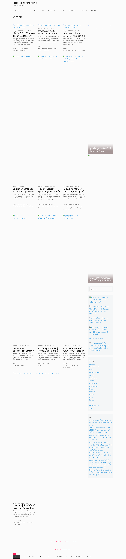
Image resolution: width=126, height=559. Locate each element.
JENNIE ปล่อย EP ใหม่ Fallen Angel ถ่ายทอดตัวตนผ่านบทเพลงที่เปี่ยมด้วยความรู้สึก (100, 422)
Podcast (72, 10)
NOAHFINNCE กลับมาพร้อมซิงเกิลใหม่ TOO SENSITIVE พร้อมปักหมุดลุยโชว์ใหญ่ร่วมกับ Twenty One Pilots (100, 462)
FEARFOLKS (16, 523)
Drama (73, 365)
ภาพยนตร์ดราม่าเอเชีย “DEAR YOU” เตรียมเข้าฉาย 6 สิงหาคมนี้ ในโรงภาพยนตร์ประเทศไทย (73, 352)
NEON (24, 523)
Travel (91, 403)
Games (91, 375)
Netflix (40, 365)
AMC (64, 50)
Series (47, 50)
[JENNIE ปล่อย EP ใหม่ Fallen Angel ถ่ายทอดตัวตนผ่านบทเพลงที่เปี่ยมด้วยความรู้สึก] (99, 302)
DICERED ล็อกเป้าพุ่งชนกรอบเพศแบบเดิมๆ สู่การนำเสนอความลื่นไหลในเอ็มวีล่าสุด (100, 437)
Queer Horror (16, 524)
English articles (94, 367)
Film (14, 206)
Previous (39, 373)
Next (57, 373)
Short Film (16, 50)
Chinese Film (66, 365)
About (67, 542)
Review (26, 48)
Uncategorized (94, 405)
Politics (91, 394)
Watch (17, 10)
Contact (74, 542)
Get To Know (34, 10)
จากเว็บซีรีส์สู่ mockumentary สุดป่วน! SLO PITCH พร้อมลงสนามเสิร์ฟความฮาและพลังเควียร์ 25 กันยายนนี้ (100, 445)
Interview (51, 10)
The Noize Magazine (25, 3)
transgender (22, 50)
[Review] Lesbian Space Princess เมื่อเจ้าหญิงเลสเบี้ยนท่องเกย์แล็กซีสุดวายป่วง (49, 192)
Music (24, 10)
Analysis (19, 204)
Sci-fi (43, 50)
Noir (54, 48)
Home (51, 542)
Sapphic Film (66, 210)
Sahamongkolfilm (68, 367)
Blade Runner (41, 48)
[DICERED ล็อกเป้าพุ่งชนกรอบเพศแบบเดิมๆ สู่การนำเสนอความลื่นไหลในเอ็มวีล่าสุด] (99, 323)
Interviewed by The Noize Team (71, 208)
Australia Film (48, 206)
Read (43, 10)
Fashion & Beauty (94, 372)
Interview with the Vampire (73, 50)
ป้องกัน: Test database (96, 339)
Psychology (19, 206)
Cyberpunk (49, 48)
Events (93, 10)
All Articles (58, 542)
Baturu (80, 206)
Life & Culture (83, 10)
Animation (41, 206)
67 (53, 373)
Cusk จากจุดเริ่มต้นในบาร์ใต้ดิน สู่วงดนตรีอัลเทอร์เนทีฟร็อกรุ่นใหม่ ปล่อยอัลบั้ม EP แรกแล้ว (100, 455)
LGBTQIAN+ (61, 10)
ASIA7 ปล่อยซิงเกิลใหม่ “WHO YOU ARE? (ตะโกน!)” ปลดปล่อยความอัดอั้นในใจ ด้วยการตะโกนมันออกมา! (99, 430)
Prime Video (16, 365)
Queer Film (26, 206)
